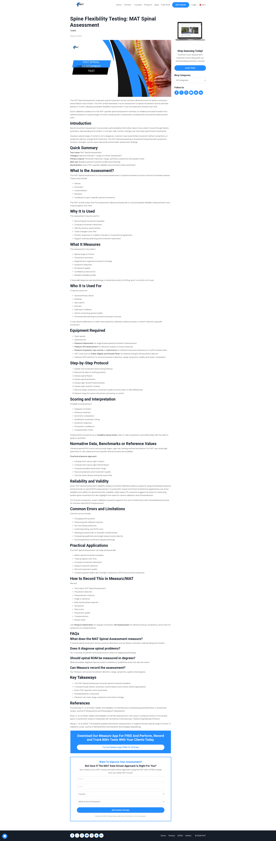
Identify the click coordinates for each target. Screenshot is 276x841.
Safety (188, 836)
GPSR (180, 836)
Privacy (172, 836)
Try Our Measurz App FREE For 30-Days (120, 747)
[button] (202, 5)
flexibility (73, 30)
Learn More (190, 68)
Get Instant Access (120, 810)
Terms (163, 836)
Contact (127, 5)
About (119, 5)
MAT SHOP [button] (181, 5)
